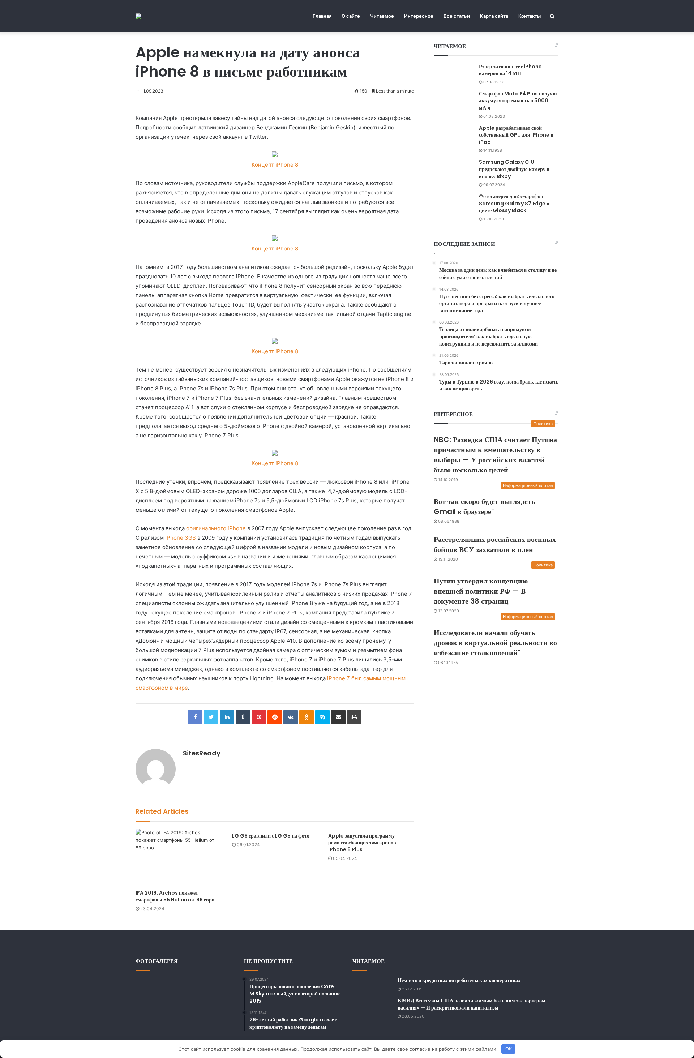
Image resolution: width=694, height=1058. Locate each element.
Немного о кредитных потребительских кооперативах (459, 980)
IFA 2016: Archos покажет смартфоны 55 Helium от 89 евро (175, 896)
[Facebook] (195, 717)
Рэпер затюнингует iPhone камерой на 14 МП (510, 70)
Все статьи (457, 16)
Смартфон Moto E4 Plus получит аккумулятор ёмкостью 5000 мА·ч (518, 100)
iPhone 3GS (180, 537)
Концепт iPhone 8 (275, 164)
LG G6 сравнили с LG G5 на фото (270, 835)
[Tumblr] (243, 717)
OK (508, 1048)
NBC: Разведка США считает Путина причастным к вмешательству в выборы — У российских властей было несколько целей (495, 454)
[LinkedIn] (227, 717)
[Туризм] (138, 16)
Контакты (529, 16)
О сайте (351, 16)
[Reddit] (274, 717)
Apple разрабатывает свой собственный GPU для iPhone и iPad (516, 135)
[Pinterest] (259, 717)
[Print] (354, 717)
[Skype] (322, 717)
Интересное (418, 16)
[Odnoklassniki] (306, 717)
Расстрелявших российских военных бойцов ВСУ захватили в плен (495, 544)
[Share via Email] (338, 717)
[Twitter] (211, 717)
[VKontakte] (290, 717)
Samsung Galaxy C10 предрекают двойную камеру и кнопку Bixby (514, 169)
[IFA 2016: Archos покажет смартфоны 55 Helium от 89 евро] (178, 857)
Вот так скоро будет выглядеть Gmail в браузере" (484, 506)
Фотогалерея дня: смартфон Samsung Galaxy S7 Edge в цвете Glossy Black (514, 203)
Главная (322, 16)
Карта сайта (494, 16)
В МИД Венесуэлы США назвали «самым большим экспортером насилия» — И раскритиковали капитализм (471, 1004)
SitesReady (201, 753)
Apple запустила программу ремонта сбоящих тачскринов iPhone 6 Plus (362, 842)
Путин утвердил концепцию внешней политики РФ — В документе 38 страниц (481, 591)
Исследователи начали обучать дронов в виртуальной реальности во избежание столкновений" (495, 642)
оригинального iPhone (216, 528)
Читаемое (382, 16)
